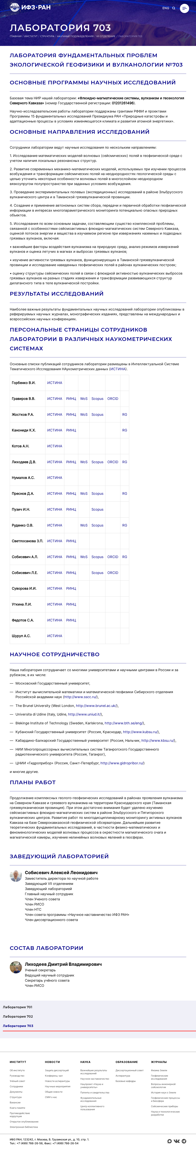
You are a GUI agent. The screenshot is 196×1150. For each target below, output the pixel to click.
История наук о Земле (163, 1092)
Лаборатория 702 (18, 1016)
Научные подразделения (75, 36)
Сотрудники (16, 1086)
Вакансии (15, 1102)
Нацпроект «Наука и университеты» (91, 1086)
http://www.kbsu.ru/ (157, 740)
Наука (85, 1062)
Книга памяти (17, 1107)
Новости (52, 1062)
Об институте (17, 1070)
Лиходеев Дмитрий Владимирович (63, 964)
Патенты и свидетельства (94, 1092)
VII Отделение (106, 36)
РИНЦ (71, 399)
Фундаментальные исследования (90, 1099)
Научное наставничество (94, 1078)
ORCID (112, 399)
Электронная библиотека (24, 1127)
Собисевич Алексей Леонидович (61, 872)
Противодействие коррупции (20, 1115)
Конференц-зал (54, 1075)
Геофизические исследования (159, 1077)
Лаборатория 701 (17, 1007)
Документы (16, 1091)
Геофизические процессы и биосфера (165, 1099)
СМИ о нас (51, 1097)
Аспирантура (123, 1075)
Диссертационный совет (130, 1070)
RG (124, 414)
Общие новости (53, 1091)
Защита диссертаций (57, 1070)
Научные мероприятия (57, 1086)
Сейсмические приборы (164, 1106)
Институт (31, 36)
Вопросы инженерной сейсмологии (163, 1086)
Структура (47, 36)
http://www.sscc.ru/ (80, 697)
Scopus (97, 399)
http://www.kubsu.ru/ (140, 732)
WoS (83, 399)
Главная (16, 36)
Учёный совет (17, 1081)
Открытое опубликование (24, 1121)
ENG (166, 8)
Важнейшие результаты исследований (93, 1072)
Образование (127, 1062)
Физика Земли (159, 1070)
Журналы (159, 1062)
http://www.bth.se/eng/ (124, 723)
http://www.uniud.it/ (84, 714)
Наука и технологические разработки (165, 1113)
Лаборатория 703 (18, 1026)
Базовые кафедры (126, 1081)
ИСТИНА (117, 369)
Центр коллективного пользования (92, 1108)
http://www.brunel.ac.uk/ (96, 706)
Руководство (17, 1075)
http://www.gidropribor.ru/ (121, 763)
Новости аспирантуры (57, 1081)
